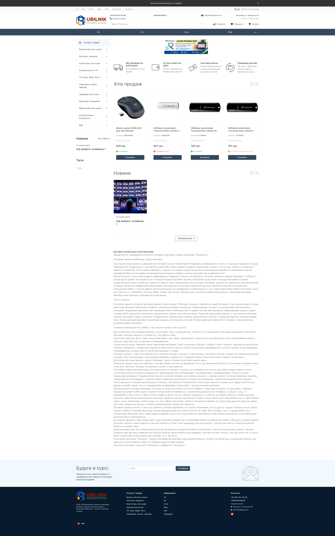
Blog (99, 9)
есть (80, 168)
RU (84, 9)
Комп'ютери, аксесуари (89, 63)
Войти (244, 9)
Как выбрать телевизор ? (91, 149)
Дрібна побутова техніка (90, 108)
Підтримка (116, 9)
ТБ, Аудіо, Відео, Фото (89, 77)
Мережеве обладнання (89, 101)
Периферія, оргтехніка (89, 94)
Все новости (104, 139)
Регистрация (253, 9)
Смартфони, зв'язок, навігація (139, 514)
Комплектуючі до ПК (88, 70)
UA (77, 9)
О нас (91, 9)
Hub (106, 9)
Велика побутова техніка (90, 49)
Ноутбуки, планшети (88, 56)
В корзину (130, 157)
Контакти (128, 9)
